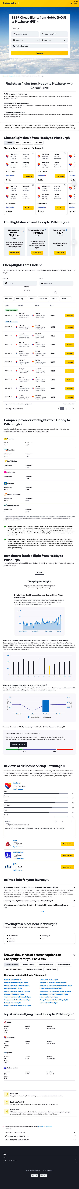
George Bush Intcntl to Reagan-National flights (55, 991)
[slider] (55, 292)
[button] (38, 22)
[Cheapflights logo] (9, 3)
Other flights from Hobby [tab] (14, 969)
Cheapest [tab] (9, 142)
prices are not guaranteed (45, 1126)
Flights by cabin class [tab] (46, 964)
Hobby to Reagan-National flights (51, 988)
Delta (15, 840)
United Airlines (18, 852)
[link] (14, 253)
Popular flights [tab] (51, 969)
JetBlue (15, 864)
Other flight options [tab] (63, 964)
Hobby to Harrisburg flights (49, 1003)
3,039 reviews (18, 870)
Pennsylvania (12, 76)
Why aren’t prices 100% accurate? (17, 1140)
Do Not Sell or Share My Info (33, 1170)
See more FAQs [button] (39, 912)
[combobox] (16, 28)
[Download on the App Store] (44, 1176)
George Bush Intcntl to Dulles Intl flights (17, 991)
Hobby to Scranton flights (12, 1003)
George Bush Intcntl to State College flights (54, 1000)
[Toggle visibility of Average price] (46, 717)
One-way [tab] (39, 142)
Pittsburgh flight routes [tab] (34, 969)
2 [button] (65, 409)
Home (4, 76)
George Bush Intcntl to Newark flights (16, 985)
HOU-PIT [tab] (39, 572)
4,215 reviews (18, 789)
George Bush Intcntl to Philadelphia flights (54, 994)
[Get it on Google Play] (35, 1176)
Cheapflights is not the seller (15, 1132)
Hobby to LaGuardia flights (49, 979)
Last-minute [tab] (27, 142)
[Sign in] (71, 4)
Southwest (16, 783)
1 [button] (61, 409)
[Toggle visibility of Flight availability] (33, 717)
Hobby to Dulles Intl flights (13, 988)
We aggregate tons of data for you (16, 1136)
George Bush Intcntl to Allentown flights (17, 1000)
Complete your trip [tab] (28, 964)
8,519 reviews (18, 847)
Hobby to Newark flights (12, 979)
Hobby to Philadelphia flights (14, 994)
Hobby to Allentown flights (49, 997)
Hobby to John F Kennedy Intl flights (16, 982)
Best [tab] (17, 142)
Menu (76, 2)
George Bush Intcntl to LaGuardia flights (53, 982)
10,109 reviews (18, 858)
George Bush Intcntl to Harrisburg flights (17, 1005)
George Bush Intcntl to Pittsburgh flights (17, 997)
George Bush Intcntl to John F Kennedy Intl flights (56, 985)
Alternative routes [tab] (12, 964)
